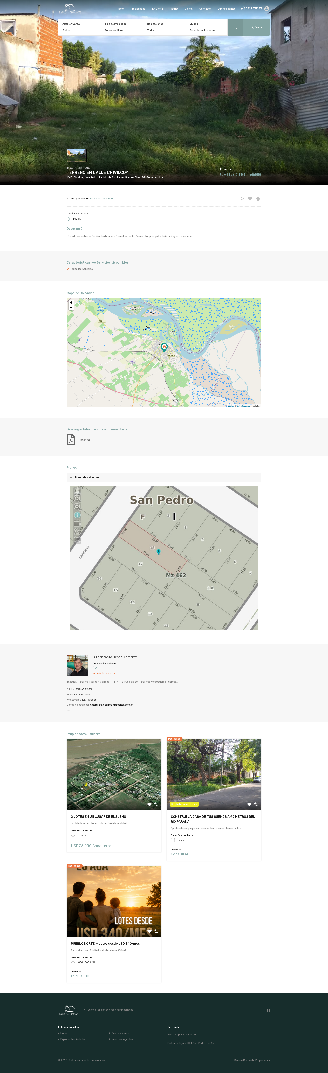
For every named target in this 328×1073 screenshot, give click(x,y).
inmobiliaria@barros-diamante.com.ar (111, 704)
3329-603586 (82, 694)
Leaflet (231, 405)
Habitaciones (155, 24)
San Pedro (84, 167)
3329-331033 (84, 689)
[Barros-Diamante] (69, 12)
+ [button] (71, 302)
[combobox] (79, 31)
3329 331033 (254, 8)
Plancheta (84, 439)
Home (120, 8)
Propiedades (138, 8)
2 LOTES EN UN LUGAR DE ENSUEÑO (98, 817)
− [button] (71, 308)
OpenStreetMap (243, 405)
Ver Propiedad (114, 795)
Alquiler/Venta (71, 24)
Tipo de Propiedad (116, 24)
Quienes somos (227, 8)
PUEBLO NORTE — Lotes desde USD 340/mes (105, 943)
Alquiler (174, 8)
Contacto (205, 8)
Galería (189, 8)
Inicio (70, 167)
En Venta (157, 8)
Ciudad (193, 24)
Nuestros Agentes (122, 1039)
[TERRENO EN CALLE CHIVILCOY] (164, 348)
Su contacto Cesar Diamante (115, 657)
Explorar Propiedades (72, 1039)
